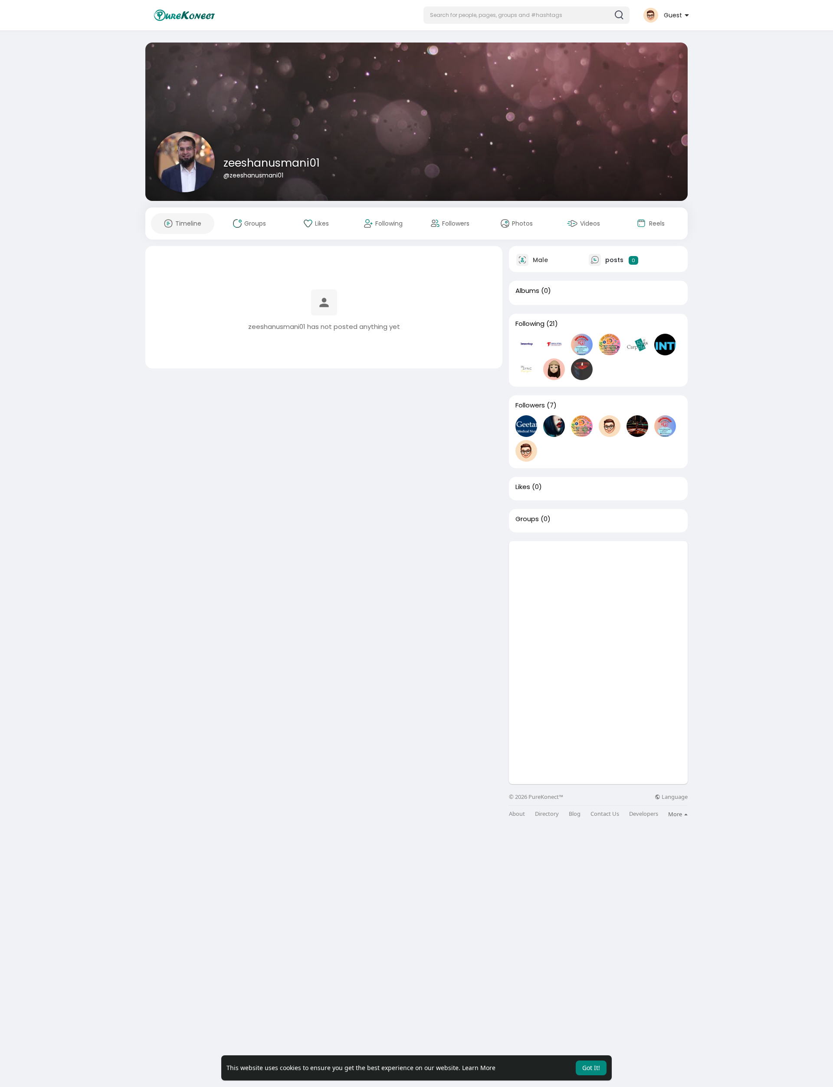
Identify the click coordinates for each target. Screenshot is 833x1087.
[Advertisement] (598, 602)
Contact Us (604, 814)
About (517, 814)
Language (674, 797)
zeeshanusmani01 (271, 163)
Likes (522, 486)
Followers (530, 405)
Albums (527, 290)
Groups (527, 519)
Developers (643, 814)
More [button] (675, 814)
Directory (547, 814)
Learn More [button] (478, 1068)
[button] (526, 15)
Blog (574, 814)
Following (529, 323)
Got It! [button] (591, 1068)
